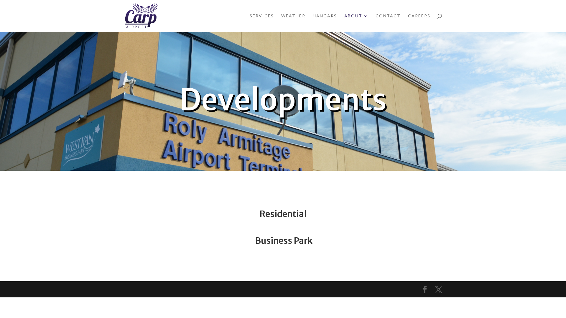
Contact (388, 16)
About (353, 16)
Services (262, 16)
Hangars (325, 16)
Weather (293, 16)
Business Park (283, 240)
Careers (419, 16)
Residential (283, 213)
